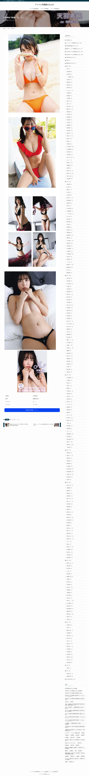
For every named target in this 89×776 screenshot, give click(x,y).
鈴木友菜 (69, 337)
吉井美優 (69, 662)
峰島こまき (70, 563)
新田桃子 (69, 458)
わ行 (68, 670)
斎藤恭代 (69, 329)
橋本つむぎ (70, 498)
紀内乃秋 (69, 219)
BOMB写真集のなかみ (72, 45)
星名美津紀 (70, 520)
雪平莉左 (70, 657)
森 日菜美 (69, 595)
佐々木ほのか (70, 323)
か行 (68, 181)
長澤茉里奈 (70, 471)
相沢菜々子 (70, 133)
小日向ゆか (70, 240)
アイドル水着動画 (44, 771)
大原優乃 (69, 79)
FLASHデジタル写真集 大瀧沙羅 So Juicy (73, 693)
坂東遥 (69, 509)
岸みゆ (69, 205)
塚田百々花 (70, 420)
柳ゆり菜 (69, 638)
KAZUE (71, 701)
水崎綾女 (69, 589)
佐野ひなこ (70, 347)
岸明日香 (70, 243)
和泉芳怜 (69, 87)
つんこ (69, 431)
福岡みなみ (70, 512)
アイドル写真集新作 (54, 771)
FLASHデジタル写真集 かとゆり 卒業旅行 (73, 690)
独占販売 (80, 750)
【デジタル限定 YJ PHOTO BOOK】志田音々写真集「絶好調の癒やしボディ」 (75, 705)
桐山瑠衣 (69, 259)
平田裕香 (70, 554)
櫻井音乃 (69, 372)
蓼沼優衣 (69, 272)
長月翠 (69, 479)
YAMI (69, 627)
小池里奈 (70, 251)
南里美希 (69, 460)
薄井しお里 (70, 176)
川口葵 (69, 192)
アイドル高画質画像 (35, 771)
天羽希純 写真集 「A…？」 (32, 410)
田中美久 (70, 417)
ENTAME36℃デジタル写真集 (71, 688)
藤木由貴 (70, 503)
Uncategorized (70, 679)
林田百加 (70, 533)
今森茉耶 (69, 93)
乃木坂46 (69, 40)
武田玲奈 (69, 399)
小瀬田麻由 (70, 211)
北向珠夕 (70, 229)
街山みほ (69, 597)
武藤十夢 (69, 565)
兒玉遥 (69, 187)
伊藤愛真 (69, 125)
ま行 (68, 560)
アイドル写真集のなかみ (44, 4)
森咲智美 (70, 611)
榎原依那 (70, 127)
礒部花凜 (69, 82)
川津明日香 (70, 253)
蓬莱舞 (69, 490)
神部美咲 (69, 203)
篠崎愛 (69, 350)
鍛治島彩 (69, 227)
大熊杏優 (69, 71)
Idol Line (66, 701)
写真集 (83, 732)
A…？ (16, 20)
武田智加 (69, 393)
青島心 (69, 141)
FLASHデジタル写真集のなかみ (74, 51)
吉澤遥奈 (70, 649)
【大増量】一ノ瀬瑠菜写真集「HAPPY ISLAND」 (73, 724)
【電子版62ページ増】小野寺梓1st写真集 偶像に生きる (75, 727)
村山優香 (69, 573)
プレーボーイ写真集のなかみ (74, 42)
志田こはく (70, 321)
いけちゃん (70, 90)
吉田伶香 (69, 624)
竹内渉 (69, 382)
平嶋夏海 (70, 549)
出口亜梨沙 (70, 377)
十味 (69, 423)
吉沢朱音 (77, 735)
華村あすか (70, 517)
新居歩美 (67, 745)
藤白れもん (70, 528)
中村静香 (70, 466)
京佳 (69, 270)
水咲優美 (69, 592)
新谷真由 (69, 369)
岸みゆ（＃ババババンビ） (70, 743)
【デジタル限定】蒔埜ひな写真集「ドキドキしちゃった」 (75, 717)
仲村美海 (70, 476)
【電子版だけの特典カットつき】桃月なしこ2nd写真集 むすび (75, 730)
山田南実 (69, 651)
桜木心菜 (69, 297)
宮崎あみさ (70, 614)
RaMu (69, 668)
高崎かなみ (70, 444)
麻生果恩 (69, 117)
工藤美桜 (70, 245)
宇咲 (68, 68)
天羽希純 (6, 20)
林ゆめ (69, 544)
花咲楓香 (69, 487)
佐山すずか (70, 326)
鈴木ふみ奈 (70, 305)
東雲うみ (70, 355)
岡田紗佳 (70, 85)
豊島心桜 (69, 409)
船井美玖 (69, 493)
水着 (76, 750)
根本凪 (69, 447)
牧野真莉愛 (70, 608)
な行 (68, 450)
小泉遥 (69, 224)
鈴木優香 (70, 353)
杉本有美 (69, 299)
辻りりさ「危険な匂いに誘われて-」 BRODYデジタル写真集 (75, 759)
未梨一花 (69, 616)
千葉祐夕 (69, 380)
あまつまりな (70, 157)
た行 (68, 374)
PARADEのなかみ (71, 57)
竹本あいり (70, 396)
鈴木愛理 (69, 289)
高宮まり (69, 401)
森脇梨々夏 (70, 576)
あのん (69, 103)
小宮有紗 (69, 195)
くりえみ (69, 262)
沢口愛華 (70, 342)
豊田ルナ (70, 441)
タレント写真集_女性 (75, 732)
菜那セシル (70, 455)
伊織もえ (70, 162)
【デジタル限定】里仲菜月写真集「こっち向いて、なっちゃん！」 (74, 721)
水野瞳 (69, 579)
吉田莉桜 (70, 654)
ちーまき (69, 404)
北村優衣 (69, 184)
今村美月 (69, 122)
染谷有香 (69, 278)
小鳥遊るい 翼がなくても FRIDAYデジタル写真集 (74, 740)
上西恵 (69, 286)
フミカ (69, 541)
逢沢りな (69, 101)
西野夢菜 (69, 463)
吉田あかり (70, 646)
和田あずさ (70, 673)
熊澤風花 (69, 232)
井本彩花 (69, 143)
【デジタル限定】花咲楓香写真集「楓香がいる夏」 (74, 714)
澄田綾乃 (70, 364)
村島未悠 (70, 605)
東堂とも (69, 385)
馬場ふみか (70, 536)
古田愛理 (69, 522)
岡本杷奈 (69, 111)
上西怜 (69, 366)
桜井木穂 (70, 310)
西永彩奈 (69, 452)
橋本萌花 (70, 557)
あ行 (68, 66)
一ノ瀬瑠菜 (70, 76)
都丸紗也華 (70, 439)
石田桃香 (70, 178)
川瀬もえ (69, 256)
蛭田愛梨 (69, 506)
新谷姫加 (69, 318)
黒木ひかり (70, 197)
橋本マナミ (70, 530)
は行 (68, 482)
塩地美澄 (70, 307)
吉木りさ (69, 641)
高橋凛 (69, 412)
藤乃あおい (70, 538)
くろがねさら (70, 213)
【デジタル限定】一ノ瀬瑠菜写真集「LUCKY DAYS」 (74, 708)
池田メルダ (70, 135)
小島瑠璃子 (70, 248)
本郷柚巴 (70, 495)
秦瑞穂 (69, 525)
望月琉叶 (77, 745)
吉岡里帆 (69, 632)
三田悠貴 (69, 584)
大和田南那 (70, 149)
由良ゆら (70, 643)
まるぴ (69, 571)
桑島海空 (69, 237)
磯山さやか (70, 109)
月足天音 (72, 745)
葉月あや (70, 552)
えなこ (69, 160)
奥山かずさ (70, 173)
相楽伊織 (70, 291)
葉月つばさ (70, 485)
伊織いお (69, 138)
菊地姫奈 (70, 267)
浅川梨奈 (69, 119)
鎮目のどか (70, 294)
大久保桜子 (70, 146)
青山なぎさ (70, 106)
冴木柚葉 (69, 302)
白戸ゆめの (70, 283)
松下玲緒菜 (70, 603)
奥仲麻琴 (69, 95)
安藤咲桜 (70, 165)
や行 (68, 622)
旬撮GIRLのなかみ (71, 63)
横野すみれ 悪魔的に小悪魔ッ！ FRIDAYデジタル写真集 (74, 748)
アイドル (12, 20)
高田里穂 (70, 425)
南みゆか (70, 587)
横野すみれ (70, 630)
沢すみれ (69, 331)
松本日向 (69, 581)
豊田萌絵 (83, 756)
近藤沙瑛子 (70, 235)
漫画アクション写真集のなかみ (74, 48)
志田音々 (70, 345)
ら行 (68, 665)
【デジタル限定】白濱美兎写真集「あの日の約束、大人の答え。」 (74, 711)
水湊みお (69, 619)
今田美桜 (70, 154)
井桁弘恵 (70, 130)
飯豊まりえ (71, 761)
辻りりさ (69, 415)
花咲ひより (70, 546)
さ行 (68, 275)
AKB (68, 60)
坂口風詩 (69, 313)
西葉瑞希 (69, 334)
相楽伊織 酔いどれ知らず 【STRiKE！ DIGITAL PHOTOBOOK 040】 (74, 753)
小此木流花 (70, 208)
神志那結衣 (70, 200)
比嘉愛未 (71, 750)
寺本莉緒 (69, 436)
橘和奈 (69, 388)
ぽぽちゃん (70, 501)
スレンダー (67, 732)
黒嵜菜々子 (70, 264)
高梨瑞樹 (69, 428)
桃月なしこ (70, 600)
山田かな (70, 659)
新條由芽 (70, 358)
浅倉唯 (69, 168)
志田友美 (70, 361)
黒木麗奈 (69, 221)
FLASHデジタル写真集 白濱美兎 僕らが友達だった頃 (75, 699)
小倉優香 (69, 98)
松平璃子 (69, 568)
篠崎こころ (70, 339)
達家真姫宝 (70, 433)
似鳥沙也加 (70, 468)
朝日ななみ (70, 170)
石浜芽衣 (69, 74)
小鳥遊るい (70, 391)
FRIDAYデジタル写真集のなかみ (74, 54)
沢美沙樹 (69, 280)
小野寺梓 (69, 114)
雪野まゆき (70, 635)
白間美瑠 (69, 315)
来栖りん (69, 189)
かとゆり (69, 216)
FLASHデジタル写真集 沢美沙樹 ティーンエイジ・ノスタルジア (74, 696)
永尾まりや (70, 474)
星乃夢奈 (69, 514)
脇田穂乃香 (70, 676)
